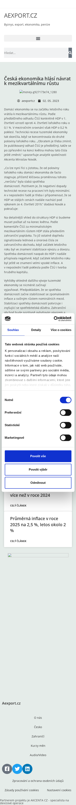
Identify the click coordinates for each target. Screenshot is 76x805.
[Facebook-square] (7, 769)
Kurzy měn (38, 746)
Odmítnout (38, 482)
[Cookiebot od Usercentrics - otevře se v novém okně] (54, 318)
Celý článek (18, 505)
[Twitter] (17, 769)
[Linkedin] (27, 769)
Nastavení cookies (59, 790)
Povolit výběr (38, 469)
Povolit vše (38, 456)
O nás (38, 718)
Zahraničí (38, 736)
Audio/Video (38, 755)
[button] (38, 38)
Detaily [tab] (36, 330)
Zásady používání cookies (22, 790)
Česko (38, 727)
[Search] (70, 53)
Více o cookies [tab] (61, 330)
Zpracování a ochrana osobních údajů (38, 781)
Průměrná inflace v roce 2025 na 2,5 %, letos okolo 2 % (38, 524)
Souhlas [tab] (13, 330)
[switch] (65, 412)
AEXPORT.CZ (20, 15)
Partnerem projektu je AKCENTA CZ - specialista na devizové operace (34, 801)
